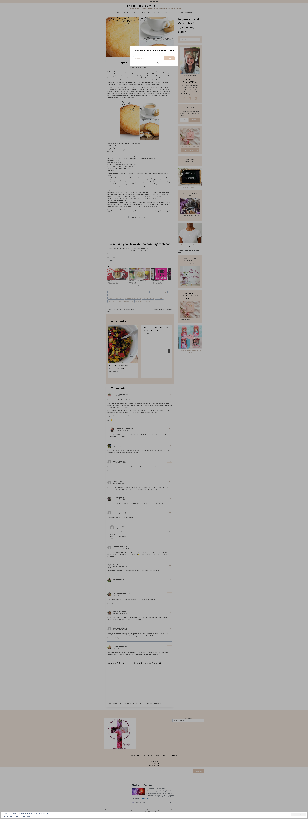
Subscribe (169, 58)
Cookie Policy (36, 816)
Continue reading (154, 63)
